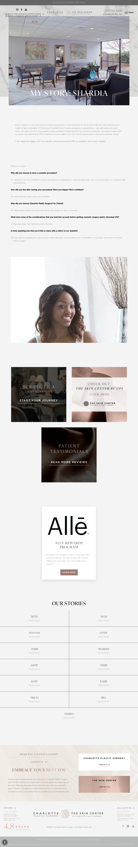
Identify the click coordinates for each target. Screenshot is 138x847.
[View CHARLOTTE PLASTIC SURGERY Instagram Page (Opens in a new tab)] (17, 10)
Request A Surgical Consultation (22, 16)
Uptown (8, 808)
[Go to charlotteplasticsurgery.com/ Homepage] (68, 13)
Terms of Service (42, 840)
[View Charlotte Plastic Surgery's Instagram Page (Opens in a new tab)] (128, 826)
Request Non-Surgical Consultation (23, 14)
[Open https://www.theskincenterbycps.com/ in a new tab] (99, 394)
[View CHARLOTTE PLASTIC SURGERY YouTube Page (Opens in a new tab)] (26, 10)
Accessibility (64, 840)
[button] (126, 13)
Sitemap (73, 840)
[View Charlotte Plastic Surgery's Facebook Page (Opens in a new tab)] (123, 826)
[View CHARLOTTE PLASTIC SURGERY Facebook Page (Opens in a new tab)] (21, 10)
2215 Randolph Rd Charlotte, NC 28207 (10, 815)
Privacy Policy (54, 840)
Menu (131, 12)
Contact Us (104, 764)
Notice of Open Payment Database (89, 840)
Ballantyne (124, 808)
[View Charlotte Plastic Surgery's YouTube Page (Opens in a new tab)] (133, 826)
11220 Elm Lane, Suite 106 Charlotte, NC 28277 (125, 815)
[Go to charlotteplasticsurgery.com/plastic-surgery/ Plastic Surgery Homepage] (55, 12)
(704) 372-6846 (113, 11)
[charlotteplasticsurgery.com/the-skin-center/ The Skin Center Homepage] (82, 12)
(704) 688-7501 (123, 811)
